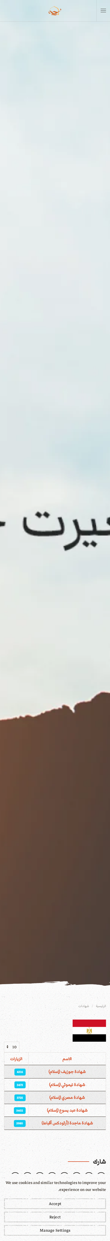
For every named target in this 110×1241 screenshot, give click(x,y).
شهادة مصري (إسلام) (67, 1097)
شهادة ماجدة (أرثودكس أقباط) (67, 1123)
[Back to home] (55, 10)
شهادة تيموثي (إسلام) (67, 1084)
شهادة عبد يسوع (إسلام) (67, 1110)
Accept (55, 1203)
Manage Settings (55, 1230)
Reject (55, 1217)
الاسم (67, 1059)
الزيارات (16, 1059)
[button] (103, 10)
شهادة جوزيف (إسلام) (67, 1071)
